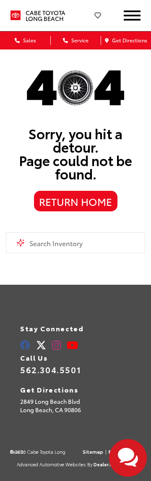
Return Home (75, 201)
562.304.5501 (50, 369)
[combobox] (75, 242)
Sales (29, 40)
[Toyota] (15, 15)
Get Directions (129, 40)
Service (79, 40)
